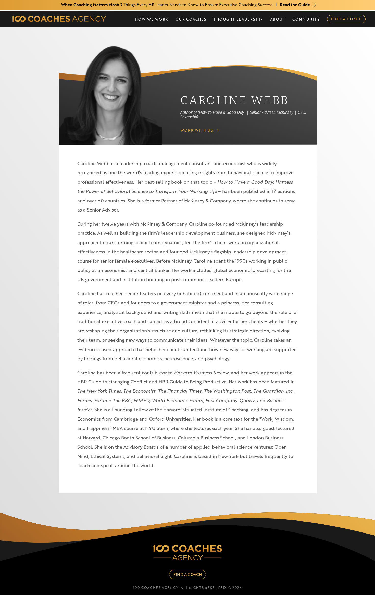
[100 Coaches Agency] (58, 18)
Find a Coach (187, 574)
